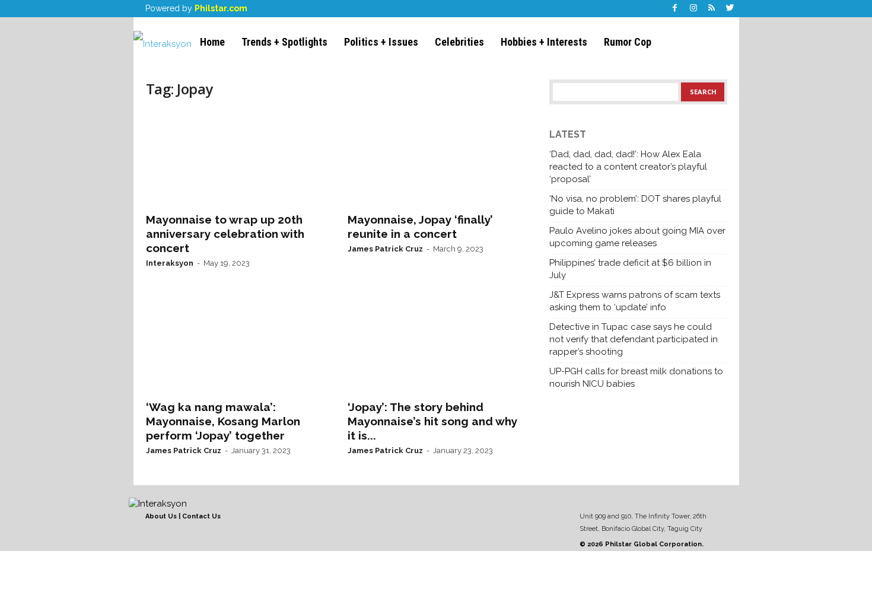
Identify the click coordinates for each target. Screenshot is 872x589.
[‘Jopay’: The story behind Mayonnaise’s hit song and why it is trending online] (437, 345)
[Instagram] (693, 8)
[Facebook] (675, 8)
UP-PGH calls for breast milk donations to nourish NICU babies (636, 377)
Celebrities (459, 42)
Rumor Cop (627, 42)
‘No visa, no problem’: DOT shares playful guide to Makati (635, 205)
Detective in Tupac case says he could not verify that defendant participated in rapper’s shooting (633, 339)
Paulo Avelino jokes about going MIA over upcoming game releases (637, 237)
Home (212, 42)
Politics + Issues (381, 42)
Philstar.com (221, 8)
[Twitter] (730, 8)
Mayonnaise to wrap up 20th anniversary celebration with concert (225, 233)
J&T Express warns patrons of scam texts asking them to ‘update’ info (634, 301)
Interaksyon (169, 263)
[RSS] (712, 8)
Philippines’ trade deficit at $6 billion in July (630, 269)
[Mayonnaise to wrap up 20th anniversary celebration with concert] (235, 157)
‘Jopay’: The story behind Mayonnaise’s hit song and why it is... (432, 421)
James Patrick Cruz (385, 248)
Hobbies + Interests (544, 42)
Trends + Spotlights (284, 42)
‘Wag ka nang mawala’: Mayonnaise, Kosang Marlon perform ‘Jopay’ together (223, 421)
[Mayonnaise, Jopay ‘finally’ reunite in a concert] (437, 157)
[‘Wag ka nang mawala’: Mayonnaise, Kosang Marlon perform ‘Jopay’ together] (235, 345)
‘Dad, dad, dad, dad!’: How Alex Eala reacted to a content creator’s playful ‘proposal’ (628, 166)
